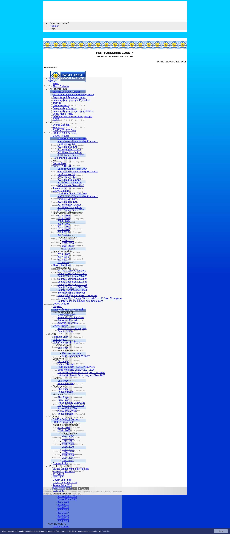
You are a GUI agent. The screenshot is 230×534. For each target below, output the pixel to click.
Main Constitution (67, 314)
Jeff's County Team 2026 (71, 155)
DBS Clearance (61, 105)
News (56, 83)
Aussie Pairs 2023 (67, 496)
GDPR (56, 119)
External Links (60, 463)
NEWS (51, 80)
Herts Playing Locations (65, 158)
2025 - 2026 (64, 215)
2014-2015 (68, 246)
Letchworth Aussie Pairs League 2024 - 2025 (81, 375)
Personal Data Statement (71, 317)
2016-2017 (68, 240)
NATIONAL (54, 416)
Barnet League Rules (64, 471)
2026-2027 (58, 474)
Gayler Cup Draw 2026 (65, 482)
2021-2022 (68, 441)
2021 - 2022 (64, 226)
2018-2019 (63, 232)
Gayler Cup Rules (62, 479)
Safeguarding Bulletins (64, 108)
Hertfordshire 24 (66, 144)
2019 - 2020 (64, 229)
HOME (51, 78)
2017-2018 (63, 235)
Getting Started (61, 526)
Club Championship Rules (66, 342)
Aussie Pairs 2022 (67, 499)
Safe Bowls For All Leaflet (66, 91)
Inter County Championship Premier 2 (78, 141)
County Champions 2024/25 (72, 276)
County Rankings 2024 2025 (73, 290)
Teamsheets (59, 188)
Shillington (58, 394)
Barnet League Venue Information (71, 468)
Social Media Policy (63, 113)
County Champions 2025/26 (72, 273)
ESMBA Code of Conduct (66, 419)
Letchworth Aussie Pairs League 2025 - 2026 (81, 372)
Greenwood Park (62, 345)
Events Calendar (61, 124)
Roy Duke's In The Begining (72, 328)
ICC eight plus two (67, 146)
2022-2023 (68, 438)
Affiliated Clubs (61, 336)
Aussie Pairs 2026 (67, 408)
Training (57, 102)
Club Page (63, 347)
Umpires (57, 306)
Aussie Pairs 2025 (67, 411)
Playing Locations (62, 265)
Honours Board (61, 268)
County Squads (61, 191)
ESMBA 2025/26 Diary (64, 130)
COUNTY (53, 160)
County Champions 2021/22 (72, 284)
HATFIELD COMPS (58, 466)
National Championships (65, 424)
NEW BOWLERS (57, 524)
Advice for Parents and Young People (72, 116)
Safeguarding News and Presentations (73, 111)
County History (60, 325)
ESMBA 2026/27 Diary (64, 133)
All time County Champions (72, 270)
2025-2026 (58, 477)
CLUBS (52, 334)
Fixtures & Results (62, 166)
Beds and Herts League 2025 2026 (76, 367)
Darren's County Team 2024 (72, 138)
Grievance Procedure (69, 320)
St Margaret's (60, 386)
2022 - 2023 (64, 224)
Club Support (60, 339)
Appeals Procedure (68, 323)
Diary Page (63, 400)
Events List (58, 127)
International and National (71, 292)
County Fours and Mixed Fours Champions (80, 301)
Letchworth (58, 358)
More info (106, 531)
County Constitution (63, 312)
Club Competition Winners (76, 356)
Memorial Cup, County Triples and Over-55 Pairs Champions (90, 298)
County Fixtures (61, 135)
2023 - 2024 (64, 221)
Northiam (57, 378)
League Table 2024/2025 (71, 405)
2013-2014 (68, 248)
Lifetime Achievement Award (68, 309)
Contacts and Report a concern (69, 97)
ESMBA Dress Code (63, 422)
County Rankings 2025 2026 (73, 287)
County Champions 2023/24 (72, 279)
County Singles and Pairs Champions (77, 295)
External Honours (71, 353)
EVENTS (52, 122)
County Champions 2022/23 (72, 281)
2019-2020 (68, 444)
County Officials (61, 303)
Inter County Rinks (62, 251)
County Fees (59, 163)
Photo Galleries (61, 86)
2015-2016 (68, 243)
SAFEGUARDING (57, 89)
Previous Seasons (67, 237)
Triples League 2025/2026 (71, 402)
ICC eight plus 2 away (69, 149)
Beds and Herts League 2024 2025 (76, 369)
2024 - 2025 (64, 218)
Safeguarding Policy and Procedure (71, 100)
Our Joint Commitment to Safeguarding (74, 94)
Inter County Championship (67, 213)
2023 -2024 (68, 435)
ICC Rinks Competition (70, 152)
